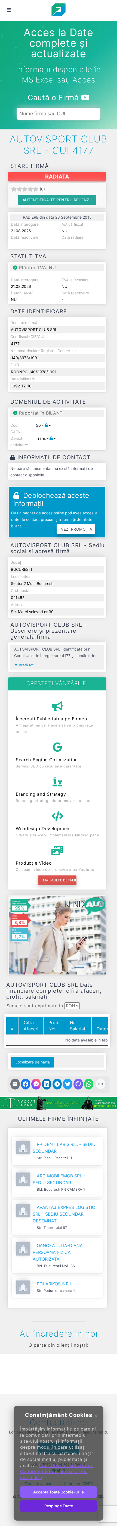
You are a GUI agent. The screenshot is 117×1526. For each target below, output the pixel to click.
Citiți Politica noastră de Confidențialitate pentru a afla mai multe (57, 1471)
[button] (12, 1373)
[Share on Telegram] (57, 1084)
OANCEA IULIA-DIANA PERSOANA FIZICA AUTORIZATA (58, 1252)
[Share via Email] (15, 1084)
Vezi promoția (76, 529)
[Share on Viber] (78, 1084)
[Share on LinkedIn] (46, 1084)
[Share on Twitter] (67, 1084)
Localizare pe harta (33, 1062)
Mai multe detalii (59, 880)
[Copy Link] (101, 1084)
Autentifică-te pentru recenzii (57, 199)
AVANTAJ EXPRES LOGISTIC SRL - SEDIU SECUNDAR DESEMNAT (64, 1214)
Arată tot (26, 665)
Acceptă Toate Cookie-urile (58, 1492)
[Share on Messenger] (36, 1084)
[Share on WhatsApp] (89, 1084)
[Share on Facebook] (25, 1084)
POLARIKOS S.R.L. (55, 1283)
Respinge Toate (58, 1505)
